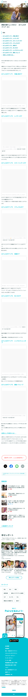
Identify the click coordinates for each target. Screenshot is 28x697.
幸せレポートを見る (14, 577)
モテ (5, 597)
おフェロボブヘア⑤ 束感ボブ (10, 45)
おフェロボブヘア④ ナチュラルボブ (11, 43)
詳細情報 (4, 687)
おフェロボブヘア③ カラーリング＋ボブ (12, 40)
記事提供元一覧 (8, 674)
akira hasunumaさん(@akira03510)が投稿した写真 (13, 415)
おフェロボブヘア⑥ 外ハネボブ (10, 47)
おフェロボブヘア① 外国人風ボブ (11, 36)
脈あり (17, 600)
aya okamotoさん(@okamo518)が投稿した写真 (13, 374)
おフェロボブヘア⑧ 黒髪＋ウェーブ (11, 52)
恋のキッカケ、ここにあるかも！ (14, 457)
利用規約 (7, 648)
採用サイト (7, 672)
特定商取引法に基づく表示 (11, 662)
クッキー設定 (8, 660)
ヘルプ (6, 667)
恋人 (18, 597)
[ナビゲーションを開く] (25, 1)
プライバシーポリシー (10, 655)
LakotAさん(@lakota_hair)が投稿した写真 (11, 105)
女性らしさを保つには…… (8, 54)
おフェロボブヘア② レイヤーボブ (11, 38)
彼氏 (16, 589)
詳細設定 (14, 690)
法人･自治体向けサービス (11, 669)
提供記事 (6, 593)
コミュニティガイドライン (11, 653)
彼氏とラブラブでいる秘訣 (17, 593)
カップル (11, 597)
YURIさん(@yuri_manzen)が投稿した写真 (11, 327)
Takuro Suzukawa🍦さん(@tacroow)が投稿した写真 (14, 238)
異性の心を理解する (8, 600)
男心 (5, 589)
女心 (10, 589)
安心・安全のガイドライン (11, 650)
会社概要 (7, 646)
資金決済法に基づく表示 (10, 665)
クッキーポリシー (9, 658)
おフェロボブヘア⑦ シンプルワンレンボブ (13, 50)
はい (14, 694)
